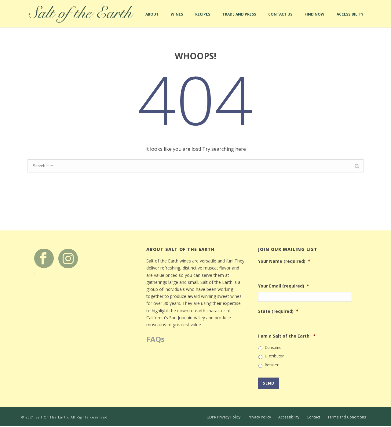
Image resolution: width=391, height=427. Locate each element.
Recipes (202, 19)
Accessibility (350, 19)
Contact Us (280, 19)
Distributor (274, 356)
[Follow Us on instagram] (68, 258)
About (152, 19)
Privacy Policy (259, 417)
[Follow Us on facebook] (44, 258)
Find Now (314, 19)
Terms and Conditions (346, 417)
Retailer (272, 364)
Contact (313, 417)
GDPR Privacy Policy (223, 417)
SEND (269, 384)
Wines (177, 19)
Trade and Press (239, 19)
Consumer (274, 347)
